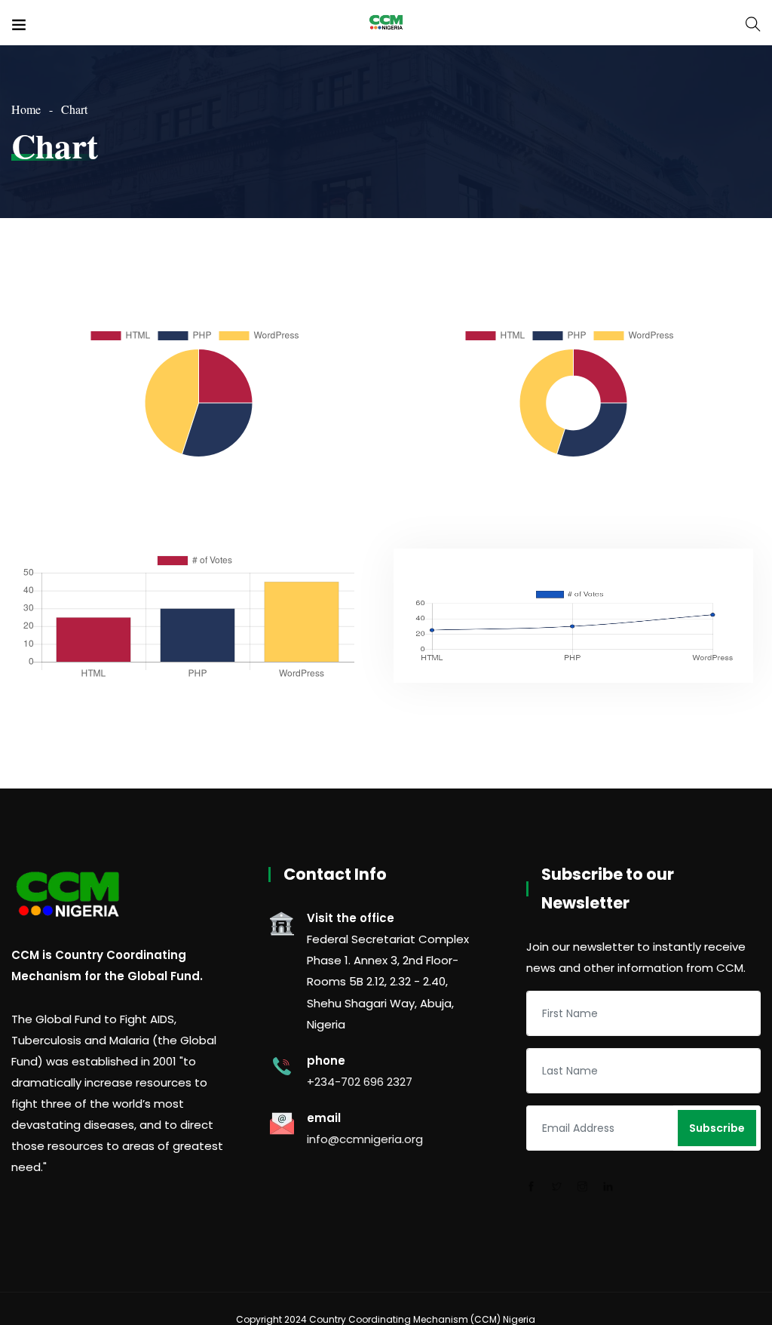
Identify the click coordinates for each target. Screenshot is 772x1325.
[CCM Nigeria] (386, 22)
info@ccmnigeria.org (365, 1139)
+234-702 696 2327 (359, 1082)
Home (26, 109)
